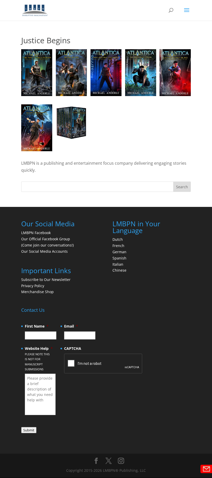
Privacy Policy (32, 285)
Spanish (119, 258)
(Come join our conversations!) (47, 245)
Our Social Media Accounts (44, 251)
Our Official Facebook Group (45, 238)
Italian (117, 264)
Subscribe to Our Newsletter (46, 279)
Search (182, 186)
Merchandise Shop (37, 291)
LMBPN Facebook (36, 232)
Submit (28, 430)
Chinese (119, 270)
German (119, 251)
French (118, 245)
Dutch (117, 239)
